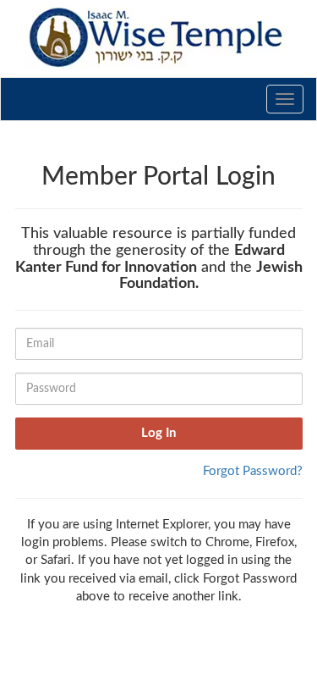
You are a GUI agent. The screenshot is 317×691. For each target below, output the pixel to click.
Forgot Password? (253, 471)
